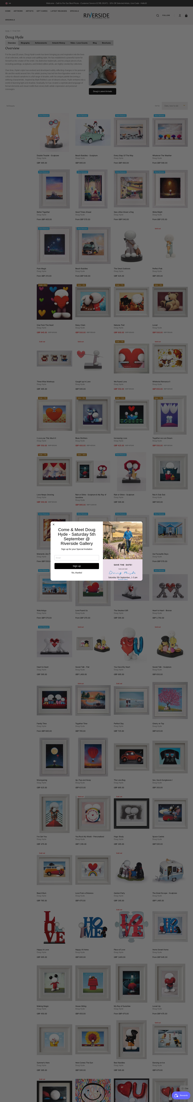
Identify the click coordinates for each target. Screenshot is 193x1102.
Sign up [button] (77, 566)
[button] (54, 524)
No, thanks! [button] (77, 573)
